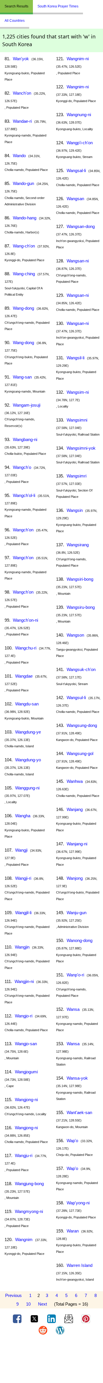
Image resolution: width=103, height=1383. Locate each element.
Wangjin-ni (24, 981)
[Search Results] (84, 4)
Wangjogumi (26, 1071)
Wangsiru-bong (81, 607)
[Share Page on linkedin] (52, 1318)
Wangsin (75, 510)
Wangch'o (22, 467)
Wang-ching (24, 273)
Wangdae (24, 676)
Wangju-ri (23, 1155)
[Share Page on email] (69, 1318)
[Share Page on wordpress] (60, 1330)
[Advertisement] (51, 1361)
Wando (19, 155)
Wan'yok (21, 58)
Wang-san (22, 376)
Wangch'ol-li (24, 495)
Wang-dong (23, 308)
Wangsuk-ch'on (81, 669)
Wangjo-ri (23, 1015)
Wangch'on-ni (25, 620)
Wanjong (75, 878)
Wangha (22, 815)
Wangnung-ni (79, 114)
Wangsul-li (76, 697)
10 (28, 1304)
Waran (73, 1230)
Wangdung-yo (28, 759)
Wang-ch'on (24, 245)
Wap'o (72, 1140)
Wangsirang (78, 544)
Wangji (21, 850)
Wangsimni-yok (81, 448)
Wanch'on (22, 93)
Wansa (73, 1009)
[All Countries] (90, 4)
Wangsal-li (76, 170)
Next (42, 1304)
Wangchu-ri (25, 647)
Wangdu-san (27, 703)
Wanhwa (75, 781)
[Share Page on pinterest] (86, 1318)
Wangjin (22, 947)
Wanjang (75, 809)
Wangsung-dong (82, 725)
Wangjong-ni (26, 1099)
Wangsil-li (75, 357)
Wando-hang (24, 217)
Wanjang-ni (77, 843)
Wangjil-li (23, 912)
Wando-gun (23, 183)
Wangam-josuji (26, 405)
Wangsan (75, 198)
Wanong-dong (79, 940)
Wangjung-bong (29, 1183)
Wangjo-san (26, 1043)
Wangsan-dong (81, 226)
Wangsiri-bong (80, 579)
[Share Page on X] (35, 1318)
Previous (13, 1295)
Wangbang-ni (25, 439)
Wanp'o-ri (75, 974)
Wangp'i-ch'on (80, 142)
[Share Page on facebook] (17, 1318)
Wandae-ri (22, 121)
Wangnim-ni (78, 58)
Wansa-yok (77, 1078)
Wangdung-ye (28, 731)
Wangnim (24, 1239)
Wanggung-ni (27, 787)
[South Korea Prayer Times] (87, 4)
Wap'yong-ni (78, 1202)
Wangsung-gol (80, 753)
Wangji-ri (23, 878)
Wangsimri (76, 475)
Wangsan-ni (78, 260)
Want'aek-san (79, 1112)
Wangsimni (77, 420)
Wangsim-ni (78, 392)
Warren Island (79, 1265)
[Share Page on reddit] (43, 1330)
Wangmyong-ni (29, 1211)
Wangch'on (23, 529)
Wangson (75, 635)
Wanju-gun (76, 912)
